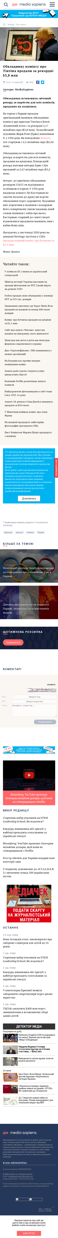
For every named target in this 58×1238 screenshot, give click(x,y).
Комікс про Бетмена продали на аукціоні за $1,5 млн (28, 321)
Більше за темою (18, 543)
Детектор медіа (29, 1026)
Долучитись (29, 498)
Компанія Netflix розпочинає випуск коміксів (25, 382)
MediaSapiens (24, 89)
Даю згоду (29, 1233)
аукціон (19, 532)
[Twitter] (42, 82)
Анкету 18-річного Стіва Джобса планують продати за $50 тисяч (29, 403)
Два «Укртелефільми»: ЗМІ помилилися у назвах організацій (28, 352)
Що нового (21, 24)
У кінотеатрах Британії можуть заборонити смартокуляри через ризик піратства (27, 993)
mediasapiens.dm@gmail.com (20, 1176)
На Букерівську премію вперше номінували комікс (22, 362)
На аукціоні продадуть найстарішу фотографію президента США (24, 423)
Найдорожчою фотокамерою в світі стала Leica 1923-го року (28, 393)
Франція (8, 532)
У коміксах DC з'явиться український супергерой (26, 273)
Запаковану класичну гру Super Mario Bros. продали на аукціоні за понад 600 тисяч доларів (29, 309)
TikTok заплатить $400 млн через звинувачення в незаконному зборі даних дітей (25, 1012)
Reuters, (46, 138)
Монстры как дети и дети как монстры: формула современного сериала (27, 341)
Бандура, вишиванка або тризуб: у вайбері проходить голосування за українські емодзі (25, 832)
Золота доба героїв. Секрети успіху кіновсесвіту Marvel (24, 372)
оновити (51, 684)
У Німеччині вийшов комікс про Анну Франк (26, 413)
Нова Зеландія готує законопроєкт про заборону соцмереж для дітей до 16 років (27, 942)
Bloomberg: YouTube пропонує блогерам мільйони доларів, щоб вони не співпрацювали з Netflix (28, 847)
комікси (30, 532)
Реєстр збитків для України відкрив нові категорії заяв (29, 859)
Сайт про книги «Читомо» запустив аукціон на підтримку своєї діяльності (26, 331)
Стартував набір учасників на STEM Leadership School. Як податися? (25, 819)
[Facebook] (37, 82)
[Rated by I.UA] (22, 1200)
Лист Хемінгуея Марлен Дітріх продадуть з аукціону (28, 434)
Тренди (11, 24)
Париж (40, 532)
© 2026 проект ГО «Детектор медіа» (17, 1174)
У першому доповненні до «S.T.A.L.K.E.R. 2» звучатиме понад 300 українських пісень (28, 872)
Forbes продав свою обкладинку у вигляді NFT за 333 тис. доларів (29, 297)
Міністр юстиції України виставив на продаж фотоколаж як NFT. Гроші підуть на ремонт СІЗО (28, 285)
